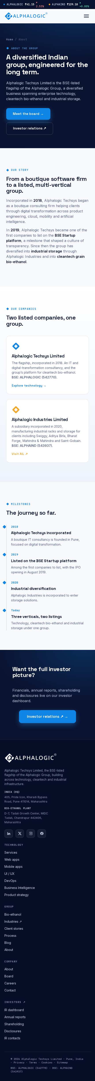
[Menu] (86, 16)
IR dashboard (14, 1010)
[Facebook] (42, 833)
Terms (33, 1062)
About (8, 950)
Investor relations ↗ (29, 128)
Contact (10, 990)
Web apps (11, 859)
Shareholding (14, 1024)
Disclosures (12, 1031)
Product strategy (16, 895)
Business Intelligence (19, 888)
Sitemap (62, 1062)
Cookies (47, 1062)
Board (8, 976)
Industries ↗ (13, 921)
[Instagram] (31, 833)
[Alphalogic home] (26, 16)
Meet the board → (28, 114)
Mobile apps (13, 866)
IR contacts (12, 1038)
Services (10, 852)
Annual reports (15, 1017)
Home (9, 39)
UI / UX (9, 873)
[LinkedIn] (8, 833)
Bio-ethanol (12, 914)
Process (10, 935)
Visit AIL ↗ (20, 454)
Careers (10, 983)
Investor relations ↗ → (47, 716)
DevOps (10, 881)
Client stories (13, 928)
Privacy (19, 1062)
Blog (7, 942)
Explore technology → (29, 385)
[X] (19, 833)
